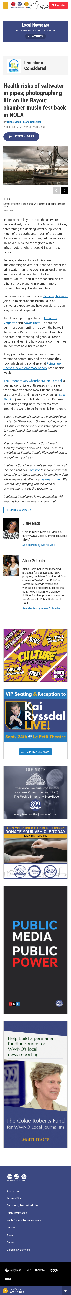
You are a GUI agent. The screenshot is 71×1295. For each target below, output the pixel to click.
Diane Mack (14, 122)
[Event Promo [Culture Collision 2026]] (35, 655)
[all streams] (66, 1290)
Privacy (11, 1227)
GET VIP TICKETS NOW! (35, 752)
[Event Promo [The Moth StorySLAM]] (35, 792)
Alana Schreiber (32, 122)
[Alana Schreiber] (11, 565)
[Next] (64, 190)
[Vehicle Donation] (35, 852)
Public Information (17, 1213)
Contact (11, 1242)
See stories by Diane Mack (39, 545)
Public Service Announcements (24, 1220)
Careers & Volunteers (18, 1250)
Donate (60, 5)
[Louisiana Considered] (14, 66)
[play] (5, 1290)
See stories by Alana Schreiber (42, 608)
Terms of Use (14, 1198)
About (10, 1235)
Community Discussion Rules (22, 1205)
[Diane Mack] (11, 528)
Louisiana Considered (35, 65)
